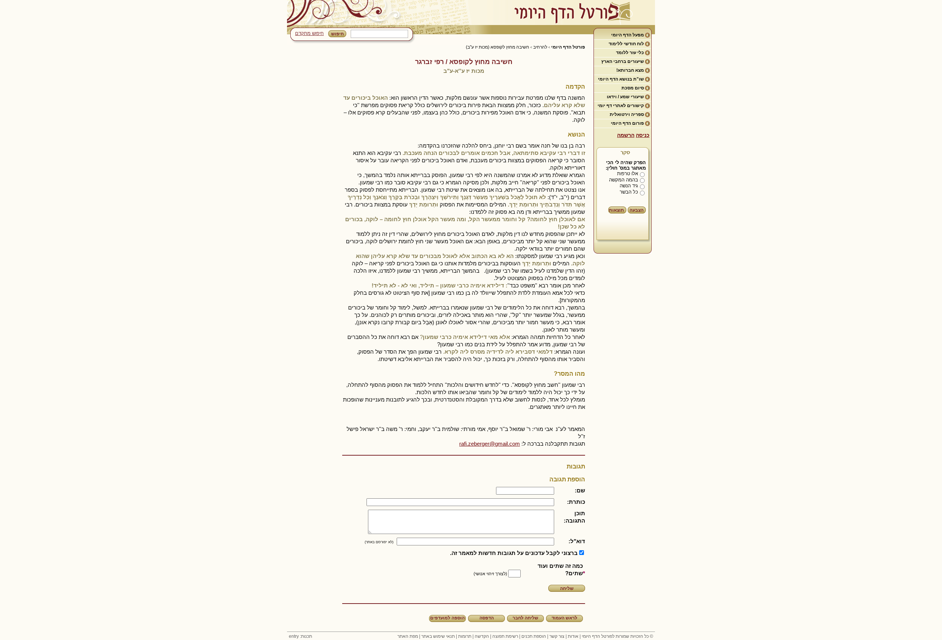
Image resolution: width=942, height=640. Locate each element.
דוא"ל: (577, 541)
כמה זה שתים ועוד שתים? (560, 569)
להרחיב (540, 47)
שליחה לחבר (525, 617)
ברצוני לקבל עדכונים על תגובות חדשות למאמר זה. (514, 553)
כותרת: (576, 502)
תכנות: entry (300, 636)
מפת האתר (407, 636)
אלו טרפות (627, 173)
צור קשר (556, 636)
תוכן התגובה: (574, 517)
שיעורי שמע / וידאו (625, 96)
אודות (573, 636)
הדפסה (486, 617)
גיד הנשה (629, 185)
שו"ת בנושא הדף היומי (621, 79)
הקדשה (482, 636)
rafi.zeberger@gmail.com (489, 444)
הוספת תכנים (533, 636)
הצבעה (637, 210)
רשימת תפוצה (505, 636)
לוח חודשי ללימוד (626, 43)
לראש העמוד (564, 617)
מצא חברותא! (630, 70)
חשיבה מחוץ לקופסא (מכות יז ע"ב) (497, 47)
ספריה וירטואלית (627, 114)
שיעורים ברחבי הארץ (622, 61)
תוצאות (616, 210)
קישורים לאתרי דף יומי (621, 105)
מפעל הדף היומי (627, 35)
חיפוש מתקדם (309, 33)
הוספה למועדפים (447, 617)
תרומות (464, 636)
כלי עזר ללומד (630, 52)
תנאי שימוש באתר (438, 636)
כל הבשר (629, 192)
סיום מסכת (632, 88)
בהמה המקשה (623, 180)
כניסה (642, 135)
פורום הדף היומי (627, 123)
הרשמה (625, 135)
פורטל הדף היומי (568, 47)
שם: (580, 490)
